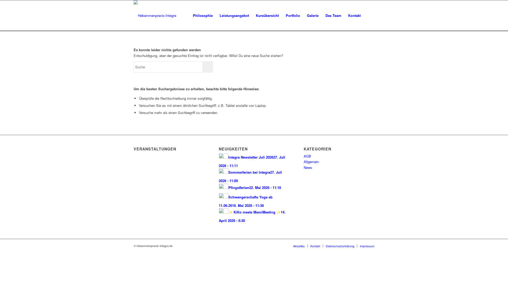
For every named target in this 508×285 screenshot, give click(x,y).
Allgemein (311, 161)
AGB (307, 156)
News (308, 167)
